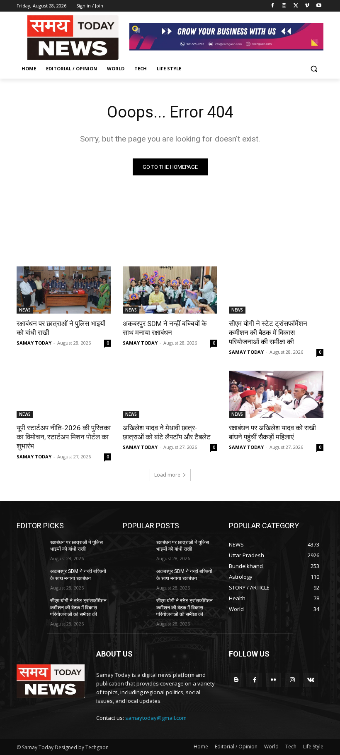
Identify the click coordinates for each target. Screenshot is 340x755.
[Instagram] (284, 6)
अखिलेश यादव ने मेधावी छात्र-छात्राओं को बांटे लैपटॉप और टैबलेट (167, 432)
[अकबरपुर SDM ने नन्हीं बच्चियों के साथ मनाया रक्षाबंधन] (170, 290)
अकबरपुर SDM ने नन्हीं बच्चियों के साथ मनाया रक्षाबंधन (165, 328)
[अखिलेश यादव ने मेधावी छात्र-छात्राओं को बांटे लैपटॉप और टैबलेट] (170, 394)
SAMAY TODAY (34, 343)
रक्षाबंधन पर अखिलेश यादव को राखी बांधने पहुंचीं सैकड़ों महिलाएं (272, 432)
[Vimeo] (307, 6)
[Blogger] (236, 680)
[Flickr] (273, 680)
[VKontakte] (311, 680)
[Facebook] (272, 6)
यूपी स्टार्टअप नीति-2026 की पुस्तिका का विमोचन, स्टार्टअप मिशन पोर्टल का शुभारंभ (64, 437)
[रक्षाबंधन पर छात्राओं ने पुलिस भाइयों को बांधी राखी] (64, 290)
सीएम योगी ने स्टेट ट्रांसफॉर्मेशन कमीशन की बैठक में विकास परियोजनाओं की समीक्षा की (268, 332)
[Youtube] (318, 6)
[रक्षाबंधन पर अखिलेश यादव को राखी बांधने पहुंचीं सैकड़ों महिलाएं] (276, 394)
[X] (296, 6)
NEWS (25, 310)
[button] (313, 69)
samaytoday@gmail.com (156, 717)
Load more (167, 474)
